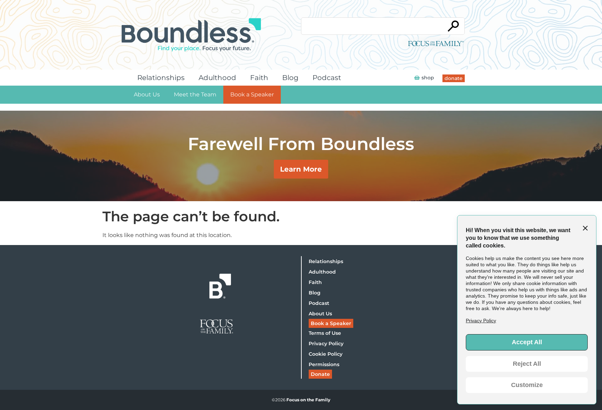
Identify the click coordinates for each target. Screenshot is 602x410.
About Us (147, 94)
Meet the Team (195, 94)
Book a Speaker (252, 94)
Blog (290, 77)
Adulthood (217, 77)
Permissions (324, 364)
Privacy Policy (326, 343)
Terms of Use (325, 333)
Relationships (161, 77)
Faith (259, 77)
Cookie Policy (325, 354)
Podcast (326, 77)
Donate (320, 374)
